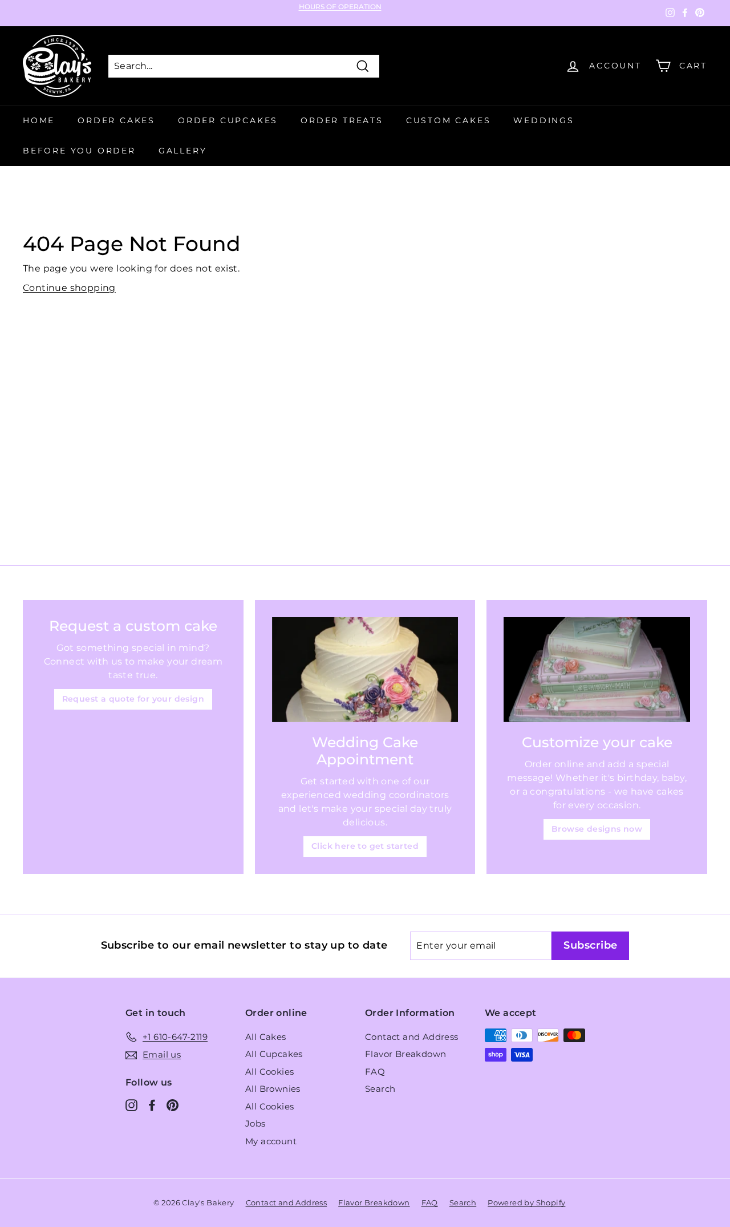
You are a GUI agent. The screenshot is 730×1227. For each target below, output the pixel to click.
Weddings (543, 120)
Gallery (183, 150)
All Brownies (273, 1088)
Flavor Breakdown (405, 1053)
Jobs (255, 1123)
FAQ (375, 1071)
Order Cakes (116, 120)
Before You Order (79, 150)
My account (271, 1141)
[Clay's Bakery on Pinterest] (173, 1104)
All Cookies (269, 1071)
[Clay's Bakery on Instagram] (131, 1104)
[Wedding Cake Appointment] (365, 669)
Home (39, 120)
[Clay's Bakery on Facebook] (152, 1104)
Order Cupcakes (228, 120)
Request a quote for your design (133, 699)
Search (380, 1088)
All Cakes (265, 1036)
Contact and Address (412, 1036)
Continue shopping (69, 287)
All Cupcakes (274, 1053)
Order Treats (342, 120)
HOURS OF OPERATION (340, 7)
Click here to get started (365, 846)
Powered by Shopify (526, 1202)
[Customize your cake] (597, 669)
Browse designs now (596, 829)
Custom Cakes (448, 120)
